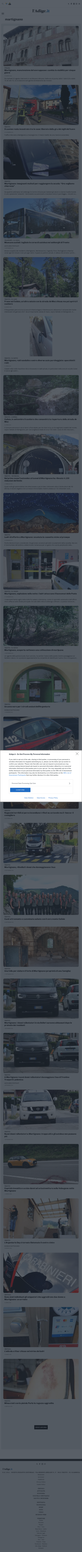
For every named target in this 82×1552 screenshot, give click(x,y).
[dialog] (41, 776)
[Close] (78, 754)
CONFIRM (20, 790)
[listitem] (41, 783)
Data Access (41, 798)
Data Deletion (29, 798)
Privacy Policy (53, 798)
